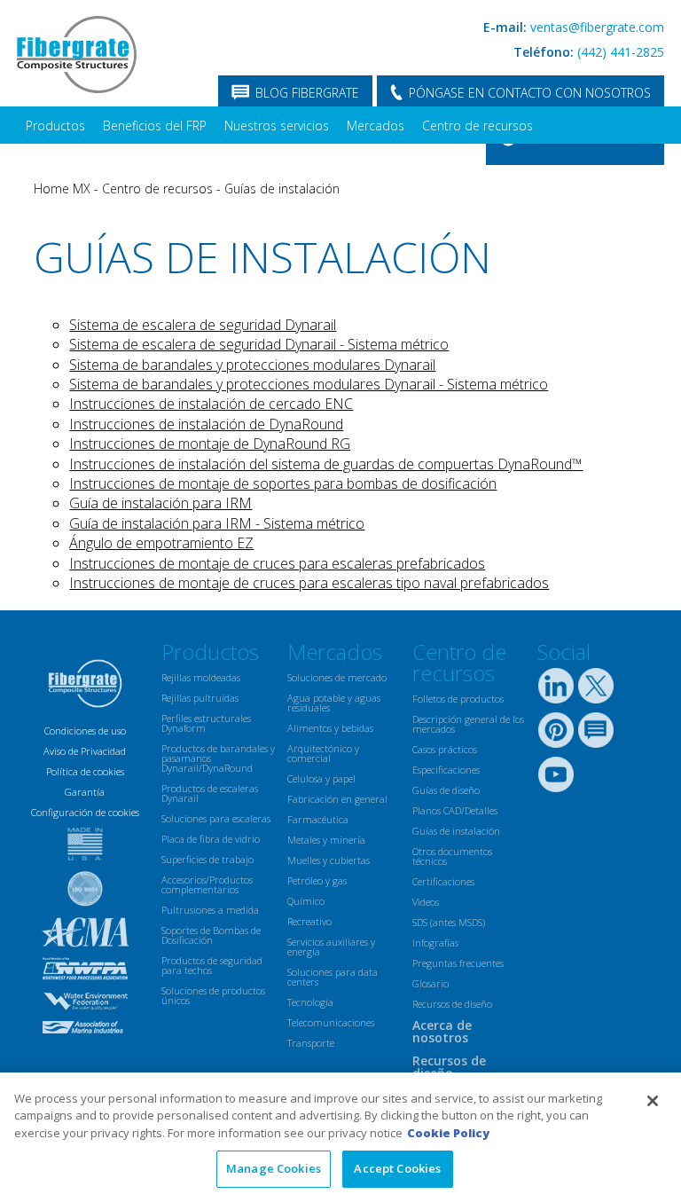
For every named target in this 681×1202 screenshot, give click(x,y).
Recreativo (309, 921)
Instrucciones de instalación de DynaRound (206, 424)
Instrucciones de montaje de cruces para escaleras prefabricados (277, 563)
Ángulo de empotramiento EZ (161, 543)
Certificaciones (443, 881)
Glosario (430, 983)
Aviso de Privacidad (84, 751)
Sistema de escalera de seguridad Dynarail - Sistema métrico (259, 344)
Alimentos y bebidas (330, 728)
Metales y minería (326, 839)
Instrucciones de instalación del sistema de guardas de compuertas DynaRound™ (326, 464)
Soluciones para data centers (332, 976)
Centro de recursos (477, 125)
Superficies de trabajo (207, 859)
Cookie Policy (448, 1133)
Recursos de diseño (452, 1003)
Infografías (435, 942)
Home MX (62, 188)
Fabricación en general (337, 798)
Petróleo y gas (317, 880)
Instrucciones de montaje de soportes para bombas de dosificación (283, 483)
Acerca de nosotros (442, 1031)
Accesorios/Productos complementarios (207, 884)
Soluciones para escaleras (215, 818)
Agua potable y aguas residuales (333, 702)
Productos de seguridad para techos (211, 965)
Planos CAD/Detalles (454, 810)
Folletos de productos (458, 698)
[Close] (652, 1100)
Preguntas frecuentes (458, 963)
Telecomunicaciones (330, 1022)
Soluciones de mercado (337, 677)
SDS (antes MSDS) (448, 922)
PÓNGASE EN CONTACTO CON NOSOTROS (530, 92)
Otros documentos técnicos (452, 856)
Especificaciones (446, 769)
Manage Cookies (273, 1168)
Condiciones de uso (85, 730)
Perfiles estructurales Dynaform (206, 723)
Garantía (85, 791)
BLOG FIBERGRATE (307, 92)
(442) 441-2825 (620, 51)
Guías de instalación (282, 188)
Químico (306, 900)
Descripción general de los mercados (468, 723)
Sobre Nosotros (272, 161)
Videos (425, 901)
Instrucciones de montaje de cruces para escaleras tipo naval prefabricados (309, 583)
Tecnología (310, 1002)
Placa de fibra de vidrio (210, 838)
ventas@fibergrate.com (597, 27)
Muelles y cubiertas (328, 860)
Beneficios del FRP (155, 125)
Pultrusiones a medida (210, 909)
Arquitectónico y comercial (323, 753)
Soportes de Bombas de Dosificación (211, 935)
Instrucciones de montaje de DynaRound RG (209, 443)
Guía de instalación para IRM (160, 503)
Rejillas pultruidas (200, 697)
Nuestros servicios (276, 125)
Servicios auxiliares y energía (331, 946)
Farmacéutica (317, 819)
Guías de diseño (446, 790)
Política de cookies (85, 771)
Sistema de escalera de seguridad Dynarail (202, 324)
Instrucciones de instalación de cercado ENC (211, 403)
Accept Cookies (397, 1168)
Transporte (310, 1042)
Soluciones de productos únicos (213, 995)
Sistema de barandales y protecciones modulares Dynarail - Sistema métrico (308, 384)
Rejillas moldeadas (200, 677)
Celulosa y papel (321, 778)
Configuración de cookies (85, 812)
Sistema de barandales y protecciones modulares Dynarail (252, 364)
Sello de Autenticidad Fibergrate (117, 161)
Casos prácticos (444, 749)
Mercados (375, 125)
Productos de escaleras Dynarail (209, 793)
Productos (55, 125)
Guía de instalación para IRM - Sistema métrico (216, 523)
